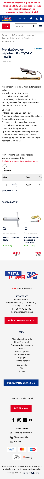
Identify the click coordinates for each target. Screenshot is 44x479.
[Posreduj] (34, 26)
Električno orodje (22, 342)
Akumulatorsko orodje (22, 339)
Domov (5, 35)
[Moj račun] (37, 18)
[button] (41, 18)
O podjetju (22, 365)
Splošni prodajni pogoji (22, 398)
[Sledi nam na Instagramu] (19, 420)
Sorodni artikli (10, 190)
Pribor (22, 348)
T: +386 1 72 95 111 (22, 305)
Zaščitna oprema (22, 360)
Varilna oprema (22, 351)
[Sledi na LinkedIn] (25, 420)
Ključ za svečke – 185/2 (11, 238)
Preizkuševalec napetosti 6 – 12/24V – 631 (31, 240)
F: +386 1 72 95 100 (22, 309)
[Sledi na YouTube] (30, 420)
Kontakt (22, 371)
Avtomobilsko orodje (11, 38)
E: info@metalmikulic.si (22, 312)
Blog (22, 368)
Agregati (22, 357)
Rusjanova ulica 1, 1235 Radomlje (22, 302)
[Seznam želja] (30, 18)
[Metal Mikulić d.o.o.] (10, 18)
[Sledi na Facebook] (13, 420)
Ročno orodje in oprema (22, 35)
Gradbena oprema (22, 354)
